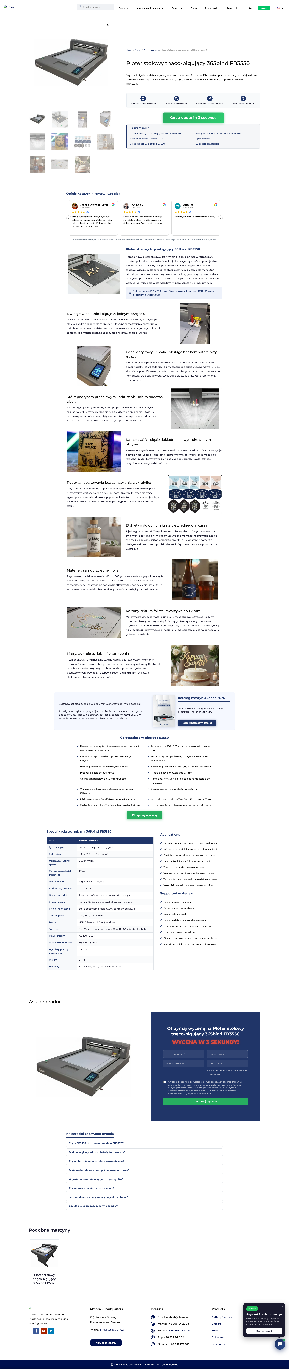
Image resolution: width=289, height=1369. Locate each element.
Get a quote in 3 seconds (193, 118)
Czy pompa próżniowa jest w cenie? (91, 1188)
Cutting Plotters (222, 1317)
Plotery (121, 8)
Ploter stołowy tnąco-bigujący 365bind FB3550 (156, 133)
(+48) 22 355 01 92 (112, 1329)
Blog (250, 8)
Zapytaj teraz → (264, 1331)
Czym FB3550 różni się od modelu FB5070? (96, 1143)
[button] (108, 25)
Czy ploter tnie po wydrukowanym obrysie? (96, 1161)
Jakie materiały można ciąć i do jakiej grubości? (99, 1170)
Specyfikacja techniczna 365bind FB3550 (219, 133)
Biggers (216, 1323)
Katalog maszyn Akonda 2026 (147, 138)
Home (129, 50)
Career (194, 8)
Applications (203, 138)
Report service (212, 8)
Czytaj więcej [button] (181, 231)
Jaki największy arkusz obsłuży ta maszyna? (97, 1152)
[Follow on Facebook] (36, 1331)
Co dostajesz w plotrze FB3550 (147, 143)
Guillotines (218, 1337)
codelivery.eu (170, 1364)
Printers (175, 8)
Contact (264, 8)
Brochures (218, 1344)
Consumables (233, 8)
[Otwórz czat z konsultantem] (280, 1344)
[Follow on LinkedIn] (51, 1331)
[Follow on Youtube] (44, 1331)
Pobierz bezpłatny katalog (197, 722)
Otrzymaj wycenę (144, 815)
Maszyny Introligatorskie (148, 8)
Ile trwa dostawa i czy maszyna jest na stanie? (98, 1197)
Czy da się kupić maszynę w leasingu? (93, 1206)
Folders (216, 1330)
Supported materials (207, 143)
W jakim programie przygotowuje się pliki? (96, 1179)
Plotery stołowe (151, 50)
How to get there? (106, 1342)
